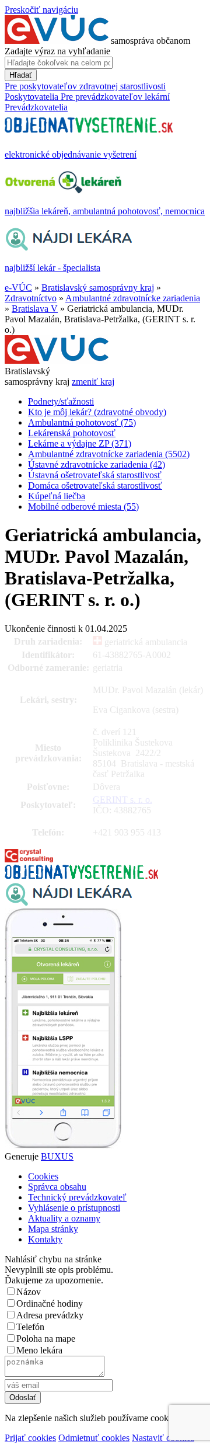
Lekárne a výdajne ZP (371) (79, 443)
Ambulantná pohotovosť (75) (82, 422)
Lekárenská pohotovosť (72, 433)
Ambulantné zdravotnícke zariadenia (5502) (109, 454)
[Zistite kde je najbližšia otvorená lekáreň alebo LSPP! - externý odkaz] (63, 1146)
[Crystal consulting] (29, 859)
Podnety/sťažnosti (61, 401)
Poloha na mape (45, 1338)
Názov (28, 1292)
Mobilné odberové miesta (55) (83, 506)
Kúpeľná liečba (56, 496)
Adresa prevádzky (49, 1315)
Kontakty (45, 1239)
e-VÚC (18, 288)
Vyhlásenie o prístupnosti (74, 1208)
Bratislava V (35, 309)
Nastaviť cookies (163, 1438)
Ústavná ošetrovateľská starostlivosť (95, 475)
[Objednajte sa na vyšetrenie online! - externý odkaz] (81, 875)
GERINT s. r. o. (122, 800)
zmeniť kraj (93, 382)
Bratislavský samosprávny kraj (97, 288)
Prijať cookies (30, 1438)
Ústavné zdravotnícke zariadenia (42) (96, 464)
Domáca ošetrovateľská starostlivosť (95, 485)
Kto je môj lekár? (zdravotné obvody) (97, 412)
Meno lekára (39, 1350)
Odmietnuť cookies (94, 1438)
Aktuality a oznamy (64, 1218)
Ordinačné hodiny (49, 1303)
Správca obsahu (57, 1187)
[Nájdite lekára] (68, 903)
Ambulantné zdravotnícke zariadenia (132, 298)
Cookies (43, 1176)
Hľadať (20, 75)
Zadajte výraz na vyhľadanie (57, 51)
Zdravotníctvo (31, 298)
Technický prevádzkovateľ (77, 1197)
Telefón (30, 1327)
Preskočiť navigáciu (41, 10)
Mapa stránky (53, 1229)
